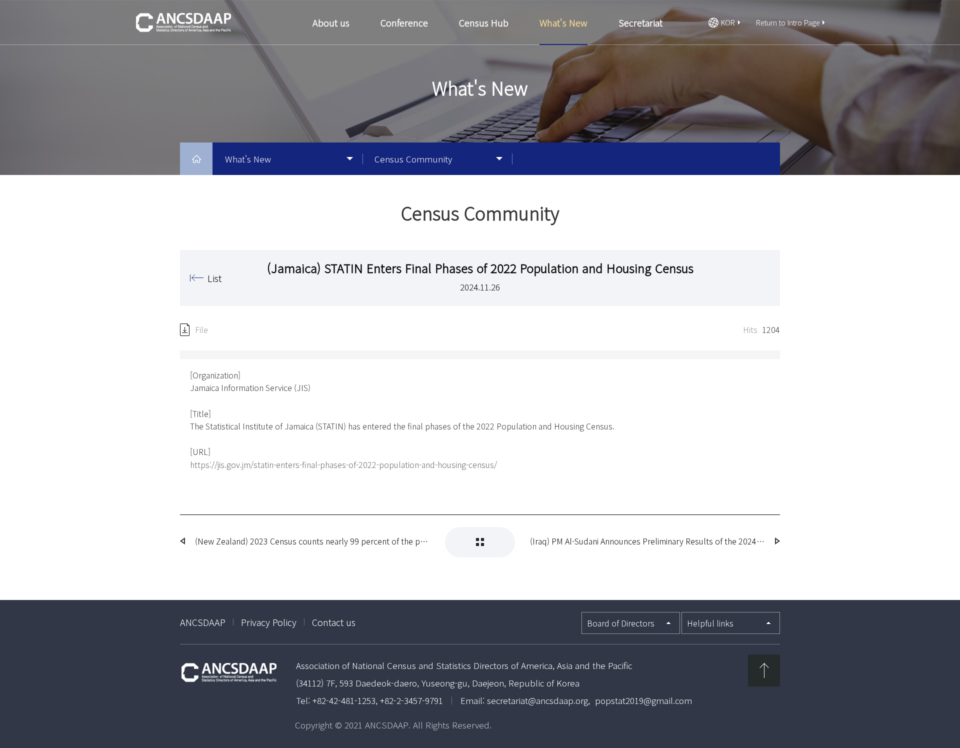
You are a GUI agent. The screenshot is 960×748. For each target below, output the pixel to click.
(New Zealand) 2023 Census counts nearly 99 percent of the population (312, 541)
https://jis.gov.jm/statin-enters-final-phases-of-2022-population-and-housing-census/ (343, 464)
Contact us (334, 622)
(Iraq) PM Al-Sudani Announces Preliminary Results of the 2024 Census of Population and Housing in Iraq (647, 541)
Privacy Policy (268, 622)
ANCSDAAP (203, 622)
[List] (480, 542)
